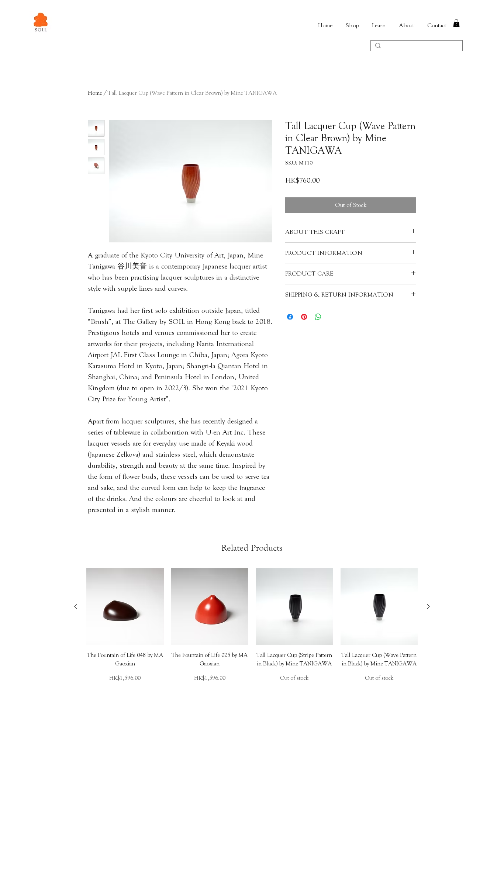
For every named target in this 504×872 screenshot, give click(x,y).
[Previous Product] (75, 606)
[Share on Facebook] (290, 316)
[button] (456, 23)
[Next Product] (428, 606)
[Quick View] (125, 607)
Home (95, 93)
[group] (252, 629)
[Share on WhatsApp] (318, 316)
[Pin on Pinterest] (304, 316)
